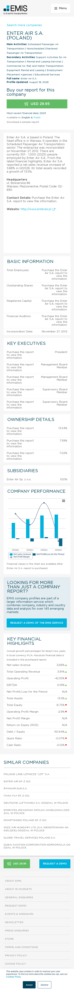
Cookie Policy (15, 964)
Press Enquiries (17, 930)
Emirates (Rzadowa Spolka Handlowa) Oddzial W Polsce (37, 812)
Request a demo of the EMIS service (36, 623)
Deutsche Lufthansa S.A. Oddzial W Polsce (36, 803)
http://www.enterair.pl (36, 209)
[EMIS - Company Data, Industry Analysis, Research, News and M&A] (15, 10)
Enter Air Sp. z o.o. (17, 781)
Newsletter (14, 922)
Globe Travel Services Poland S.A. (30, 838)
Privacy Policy (16, 955)
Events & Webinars (19, 914)
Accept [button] (29, 984)
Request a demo (55, 863)
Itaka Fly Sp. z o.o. (17, 796)
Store (9, 939)
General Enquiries (19, 897)
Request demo (15, 906)
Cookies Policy (13, 976)
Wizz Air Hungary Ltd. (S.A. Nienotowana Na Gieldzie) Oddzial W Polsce (36, 829)
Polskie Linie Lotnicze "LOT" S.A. (27, 774)
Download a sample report (23, 122)
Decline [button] (44, 984)
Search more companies (24, 25)
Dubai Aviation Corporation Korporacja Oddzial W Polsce (37, 846)
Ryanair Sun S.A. (15, 788)
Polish (37, 117)
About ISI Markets (18, 889)
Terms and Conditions (21, 947)
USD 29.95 (39, 104)
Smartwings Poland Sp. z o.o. (25, 820)
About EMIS (13, 881)
